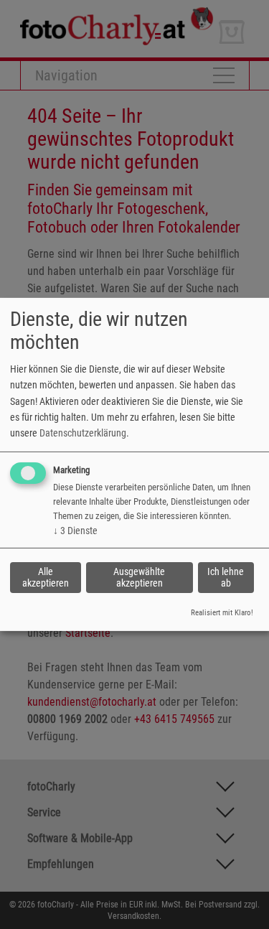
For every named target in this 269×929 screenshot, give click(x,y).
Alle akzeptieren (45, 577)
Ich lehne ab (225, 577)
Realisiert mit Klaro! (222, 612)
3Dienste (75, 530)
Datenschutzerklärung (82, 433)
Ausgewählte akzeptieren (139, 577)
